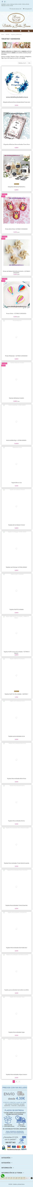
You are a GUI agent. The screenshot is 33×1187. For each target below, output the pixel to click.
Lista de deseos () (16, 8)
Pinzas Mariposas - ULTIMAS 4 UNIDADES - (16, 355)
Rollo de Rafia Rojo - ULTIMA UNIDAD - (16, 440)
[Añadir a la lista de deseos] (14, 100)
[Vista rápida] (19, 100)
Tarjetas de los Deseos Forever (16, 525)
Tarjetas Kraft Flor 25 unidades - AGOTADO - (16, 694)
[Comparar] (16, 100)
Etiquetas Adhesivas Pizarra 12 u (16, 186)
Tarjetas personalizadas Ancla (16, 736)
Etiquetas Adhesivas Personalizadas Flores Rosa (16, 144)
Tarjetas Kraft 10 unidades (17, 609)
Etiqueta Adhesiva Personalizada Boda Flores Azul (16, 102)
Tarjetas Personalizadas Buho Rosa (16, 778)
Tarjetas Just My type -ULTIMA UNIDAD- (16, 567)
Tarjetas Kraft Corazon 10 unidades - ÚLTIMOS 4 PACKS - (16, 652)
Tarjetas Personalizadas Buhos (16, 821)
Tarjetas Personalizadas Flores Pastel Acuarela (16, 863)
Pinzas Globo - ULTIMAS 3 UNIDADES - (16, 313)
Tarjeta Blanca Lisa (16, 482)
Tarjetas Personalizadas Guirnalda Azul (16, 947)
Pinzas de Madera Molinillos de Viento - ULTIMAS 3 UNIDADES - (16, 272)
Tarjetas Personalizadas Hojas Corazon (16, 1074)
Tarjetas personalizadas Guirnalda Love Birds (16, 990)
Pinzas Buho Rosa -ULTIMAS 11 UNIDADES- (16, 229)
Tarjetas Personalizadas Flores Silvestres (16, 905)
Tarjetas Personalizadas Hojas (16, 1032)
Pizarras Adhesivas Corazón (16, 398)
